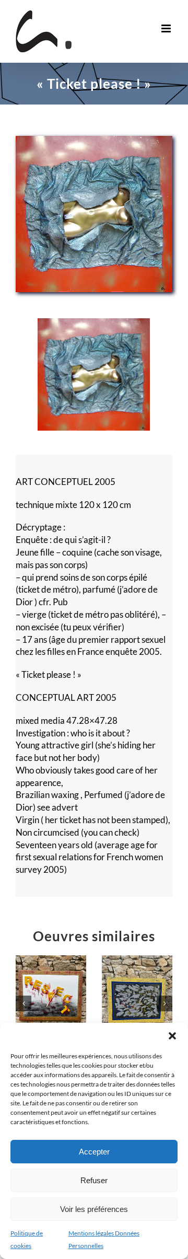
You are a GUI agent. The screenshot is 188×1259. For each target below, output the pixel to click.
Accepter (94, 1151)
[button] (172, 1036)
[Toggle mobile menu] (166, 28)
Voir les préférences (94, 1209)
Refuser (94, 1180)
